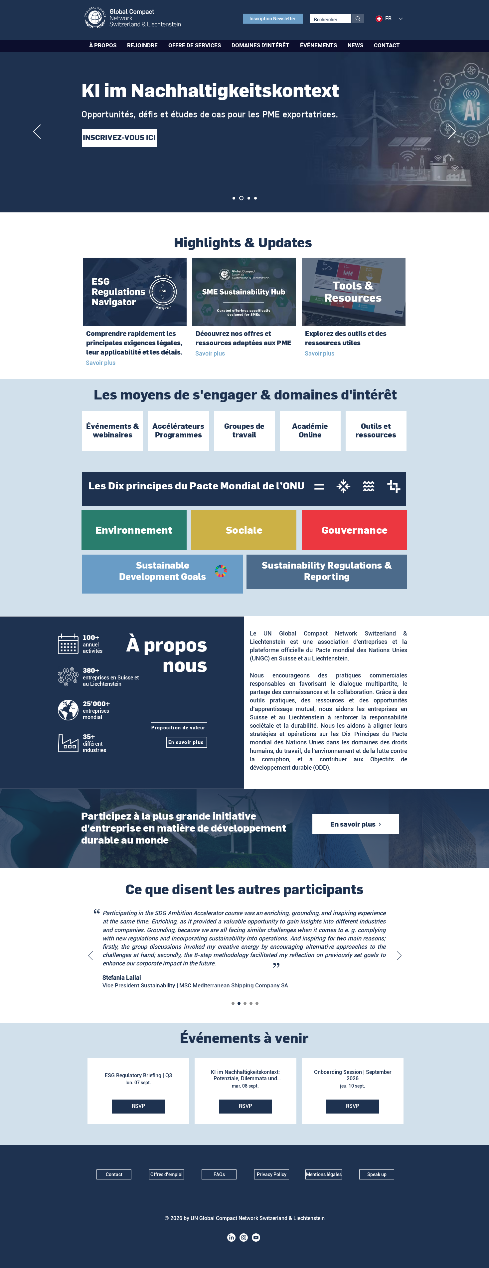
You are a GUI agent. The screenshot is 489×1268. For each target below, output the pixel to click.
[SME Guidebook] (248, 198)
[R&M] (233, 1003)
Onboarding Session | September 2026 (353, 1075)
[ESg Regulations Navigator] (255, 198)
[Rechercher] (357, 18)
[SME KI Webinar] (240, 198)
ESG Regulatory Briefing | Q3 (138, 1075)
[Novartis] (256, 1003)
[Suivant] (452, 132)
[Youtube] (256, 1237)
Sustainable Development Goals (162, 571)
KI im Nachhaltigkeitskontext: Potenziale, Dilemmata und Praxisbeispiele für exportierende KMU (245, 1075)
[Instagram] (244, 1237)
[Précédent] (37, 132)
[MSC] (239, 1003)
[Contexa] (245, 1003)
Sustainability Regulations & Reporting (327, 571)
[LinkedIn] (231, 1237)
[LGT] (250, 1003)
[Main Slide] (234, 198)
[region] (112, 431)
